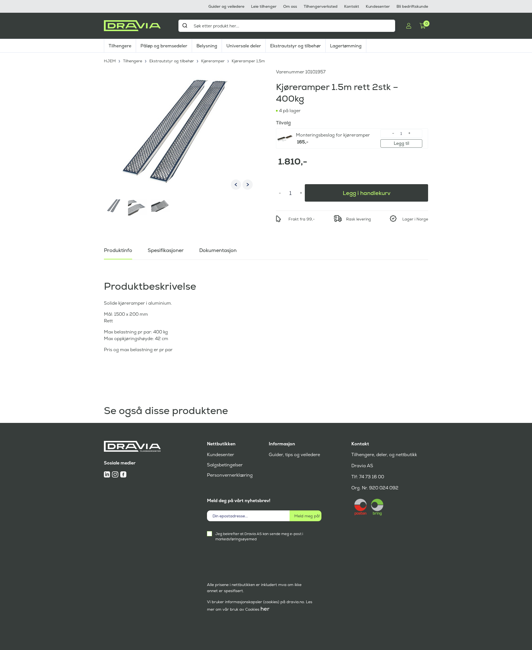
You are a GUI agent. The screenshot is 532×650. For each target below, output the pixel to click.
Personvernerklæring (230, 475)
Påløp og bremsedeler (163, 46)
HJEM (110, 60)
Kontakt (351, 6)
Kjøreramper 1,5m (248, 60)
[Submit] (184, 25)
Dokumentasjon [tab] (218, 250)
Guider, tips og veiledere (294, 455)
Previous (236, 184)
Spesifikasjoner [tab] (166, 250)
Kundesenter (378, 6)
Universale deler (243, 46)
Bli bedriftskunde (412, 6)
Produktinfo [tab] (118, 250)
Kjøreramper (213, 60)
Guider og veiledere (226, 6)
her (265, 608)
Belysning (206, 46)
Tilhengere (120, 46)
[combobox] (286, 25)
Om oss (290, 6)
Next (247, 184)
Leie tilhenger (264, 6)
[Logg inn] (408, 26)
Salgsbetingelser (225, 465)
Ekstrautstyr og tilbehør (295, 46)
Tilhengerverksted (320, 6)
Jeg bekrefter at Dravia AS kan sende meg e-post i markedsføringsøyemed (259, 536)
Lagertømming (346, 46)
